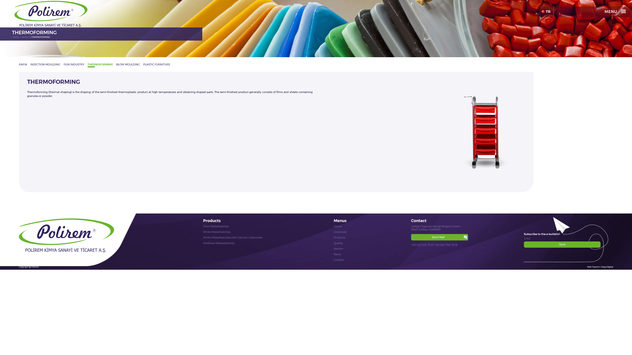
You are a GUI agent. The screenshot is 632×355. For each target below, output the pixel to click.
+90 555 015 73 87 (422, 245)
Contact (339, 259)
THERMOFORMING (100, 64)
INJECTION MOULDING (45, 64)
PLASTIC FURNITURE (156, 64)
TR (548, 11)
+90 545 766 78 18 (446, 245)
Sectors (338, 248)
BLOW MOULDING (128, 64)
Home (338, 226)
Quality (338, 243)
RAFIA (23, 64)
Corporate (340, 232)
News (337, 254)
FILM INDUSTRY (74, 64)
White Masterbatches (216, 232)
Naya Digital (607, 267)
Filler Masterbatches (216, 226)
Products (339, 237)
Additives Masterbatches (218, 243)
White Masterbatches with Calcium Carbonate (232, 237)
